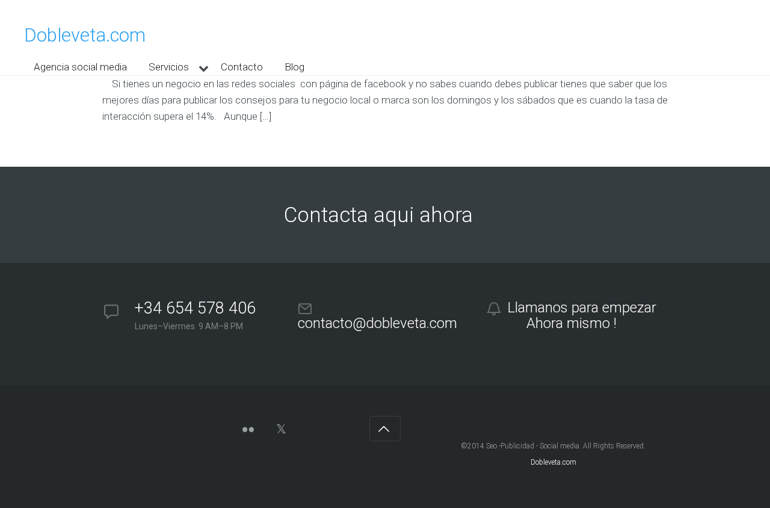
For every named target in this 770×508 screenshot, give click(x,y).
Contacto (242, 67)
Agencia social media (80, 67)
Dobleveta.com (85, 35)
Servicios (169, 67)
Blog (294, 67)
